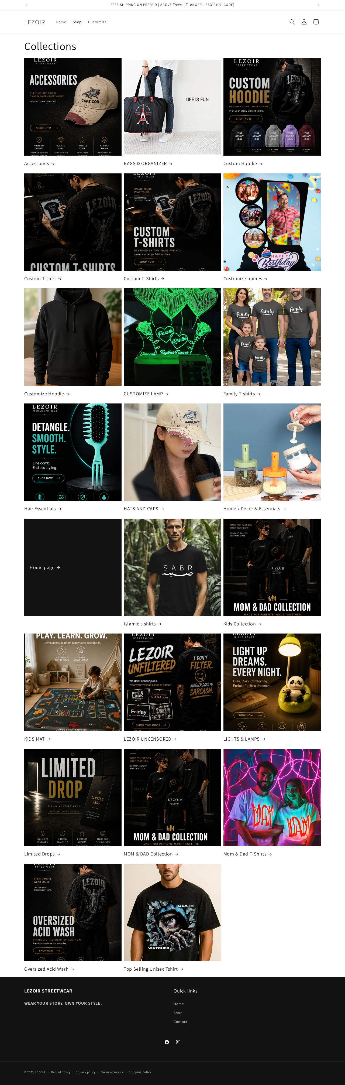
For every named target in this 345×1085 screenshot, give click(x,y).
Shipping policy (140, 1072)
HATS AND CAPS (141, 508)
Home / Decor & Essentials (251, 508)
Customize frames (242, 278)
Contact (180, 1021)
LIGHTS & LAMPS (241, 739)
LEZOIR (40, 1072)
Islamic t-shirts (140, 624)
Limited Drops (39, 854)
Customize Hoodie (44, 394)
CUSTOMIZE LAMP (143, 394)
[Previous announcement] (26, 5)
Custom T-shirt (40, 278)
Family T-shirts (239, 394)
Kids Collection (239, 624)
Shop (178, 1012)
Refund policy (60, 1072)
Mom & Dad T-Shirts (245, 854)
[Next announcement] (319, 5)
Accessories (36, 163)
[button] (292, 22)
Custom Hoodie (240, 163)
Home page (42, 567)
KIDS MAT (34, 739)
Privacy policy (86, 1072)
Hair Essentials (40, 508)
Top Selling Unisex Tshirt (151, 969)
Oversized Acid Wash (46, 969)
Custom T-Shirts (141, 278)
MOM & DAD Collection (148, 854)
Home (179, 1003)
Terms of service (112, 1072)
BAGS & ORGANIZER (145, 163)
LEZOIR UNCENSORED (147, 739)
